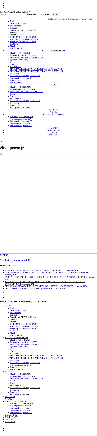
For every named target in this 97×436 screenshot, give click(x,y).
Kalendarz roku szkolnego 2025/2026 (25, 363)
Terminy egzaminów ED (20, 410)
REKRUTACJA (11, 417)
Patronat (13, 315)
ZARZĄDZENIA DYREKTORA (24, 326)
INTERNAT (10, 397)
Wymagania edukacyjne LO (21, 394)
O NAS (8, 306)
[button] (1, 435)
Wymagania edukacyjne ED (21, 408)
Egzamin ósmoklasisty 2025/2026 (23, 342)
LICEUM (9, 372)
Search (55, 14)
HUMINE (4, 255)
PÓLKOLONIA (16, 369)
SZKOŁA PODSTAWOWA (16, 338)
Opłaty (13, 351)
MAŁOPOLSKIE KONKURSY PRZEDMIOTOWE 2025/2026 (36, 358)
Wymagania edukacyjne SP (21, 365)
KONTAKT (10, 422)
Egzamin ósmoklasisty (19, 347)
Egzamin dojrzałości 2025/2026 (22, 376)
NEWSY (8, 399)
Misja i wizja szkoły (18, 310)
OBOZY (8, 419)
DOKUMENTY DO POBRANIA (24, 324)
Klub (12, 308)
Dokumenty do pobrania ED (21, 403)
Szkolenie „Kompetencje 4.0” (15, 260)
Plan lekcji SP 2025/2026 (20, 340)
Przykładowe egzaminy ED (21, 413)
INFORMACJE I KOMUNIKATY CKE (26, 344)
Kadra (12, 349)
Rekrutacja (14, 360)
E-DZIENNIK (11, 415)
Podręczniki (15, 367)
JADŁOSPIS (15, 353)
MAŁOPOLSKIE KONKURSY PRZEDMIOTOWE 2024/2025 (36, 356)
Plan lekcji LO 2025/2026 (20, 374)
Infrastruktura (15, 313)
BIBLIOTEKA (16, 335)
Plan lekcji (14, 333)
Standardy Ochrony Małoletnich (23, 328)
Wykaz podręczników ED (20, 406)
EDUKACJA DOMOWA (15, 401)
